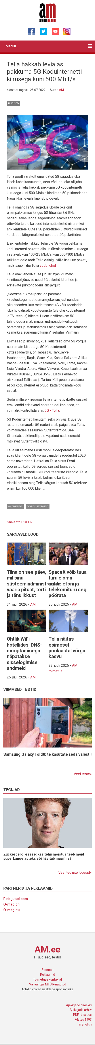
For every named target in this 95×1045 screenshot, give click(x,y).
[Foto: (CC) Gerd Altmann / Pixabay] (47, 142)
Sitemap (47, 970)
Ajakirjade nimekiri (79, 1005)
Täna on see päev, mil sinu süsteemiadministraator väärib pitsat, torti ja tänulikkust (33, 583)
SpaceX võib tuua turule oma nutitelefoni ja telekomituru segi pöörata (68, 583)
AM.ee (47, 949)
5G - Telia (52, 410)
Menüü (11, 46)
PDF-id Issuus (82, 1014)
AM (61, 90)
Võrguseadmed (37, 506)
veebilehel (48, 265)
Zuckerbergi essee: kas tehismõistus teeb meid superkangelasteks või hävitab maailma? (43, 856)
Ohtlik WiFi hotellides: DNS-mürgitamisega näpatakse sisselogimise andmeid (24, 653)
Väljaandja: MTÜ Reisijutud (47, 984)
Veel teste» (83, 774)
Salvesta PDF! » (19, 522)
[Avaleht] (47, 12)
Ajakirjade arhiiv (81, 1010)
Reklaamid (47, 974)
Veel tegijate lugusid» (75, 872)
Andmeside (15, 506)
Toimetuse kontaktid (47, 979)
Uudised (13, 103)
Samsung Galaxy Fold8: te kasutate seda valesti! (47, 754)
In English (85, 1024)
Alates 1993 (83, 1019)
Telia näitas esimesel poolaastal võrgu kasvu (67, 647)
